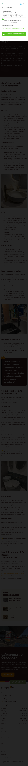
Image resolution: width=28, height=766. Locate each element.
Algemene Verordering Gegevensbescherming (12, 20)
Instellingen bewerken (14, 38)
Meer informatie (14, 22)
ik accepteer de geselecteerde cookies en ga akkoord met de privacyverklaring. (13, 34)
